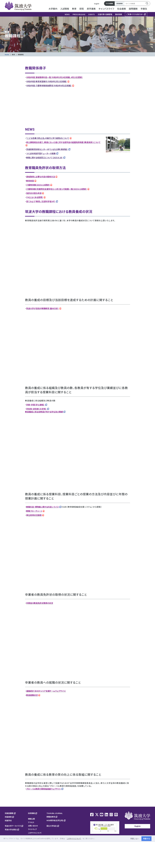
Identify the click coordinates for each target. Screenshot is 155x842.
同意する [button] (146, 839)
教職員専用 (50, 816)
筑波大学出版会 (11, 829)
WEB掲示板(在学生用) (54, 820)
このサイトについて (35, 832)
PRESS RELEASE (79, 14)
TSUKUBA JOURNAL (54, 813)
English (96, 4)
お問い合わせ (33, 825)
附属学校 (8, 820)
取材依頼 (118, 14)
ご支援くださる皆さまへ (134, 14)
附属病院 (8, 817)
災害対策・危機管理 (105, 14)
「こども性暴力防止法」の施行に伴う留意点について (47, 138)
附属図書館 (9, 813)
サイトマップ (32, 829)
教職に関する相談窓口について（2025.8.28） (44, 157)
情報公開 (31, 818)
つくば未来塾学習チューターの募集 (41, 153)
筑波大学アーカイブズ (13, 826)
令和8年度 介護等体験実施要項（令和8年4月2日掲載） (49, 85)
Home (7, 54)
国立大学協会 (51, 826)
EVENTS (91, 14)
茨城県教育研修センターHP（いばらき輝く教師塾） (47, 149)
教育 (13, 54)
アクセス (31, 822)
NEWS (67, 14)
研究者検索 (119, 3)
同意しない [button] (134, 839)
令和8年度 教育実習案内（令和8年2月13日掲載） (46, 81)
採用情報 (31, 813)
